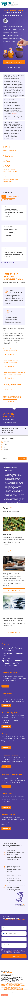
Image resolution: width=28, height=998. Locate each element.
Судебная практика (8, 199)
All (3, 196)
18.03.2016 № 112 (15, 113)
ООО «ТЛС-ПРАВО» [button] (7, 29)
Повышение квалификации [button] (11, 774)
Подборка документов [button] (9, 713)
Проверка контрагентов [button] (10, 734)
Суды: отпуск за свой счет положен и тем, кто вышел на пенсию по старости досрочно (14, 252)
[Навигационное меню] (25, 4)
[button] (14, 62)
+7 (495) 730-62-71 (6, 972)
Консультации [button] (6, 693)
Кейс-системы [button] (6, 793)
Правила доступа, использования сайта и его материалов (13, 985)
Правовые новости (13, 196)
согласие (12, 952)
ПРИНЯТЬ (4, 995)
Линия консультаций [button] (9, 672)
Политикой (22, 991)
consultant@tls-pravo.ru (7, 974)
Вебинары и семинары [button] (9, 755)
